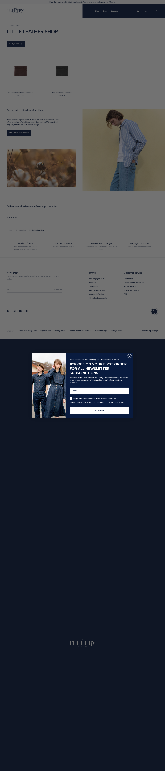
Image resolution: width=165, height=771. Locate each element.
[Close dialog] (129, 356)
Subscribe (99, 410)
